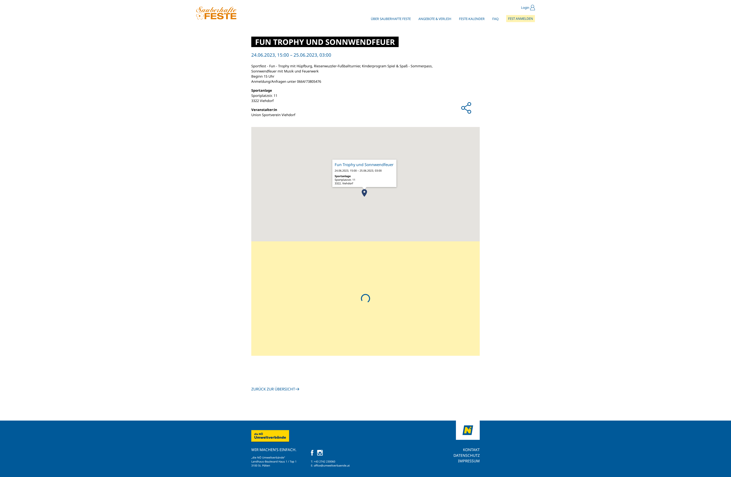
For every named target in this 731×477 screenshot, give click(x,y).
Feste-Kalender (472, 19)
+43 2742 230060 (324, 461)
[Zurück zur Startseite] (216, 12)
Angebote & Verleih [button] (434, 19)
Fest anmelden (520, 18)
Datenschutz (466, 455)
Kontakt (471, 449)
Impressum (469, 460)
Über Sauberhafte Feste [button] (391, 19)
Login (525, 7)
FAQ (495, 19)
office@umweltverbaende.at (332, 465)
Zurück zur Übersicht (273, 389)
